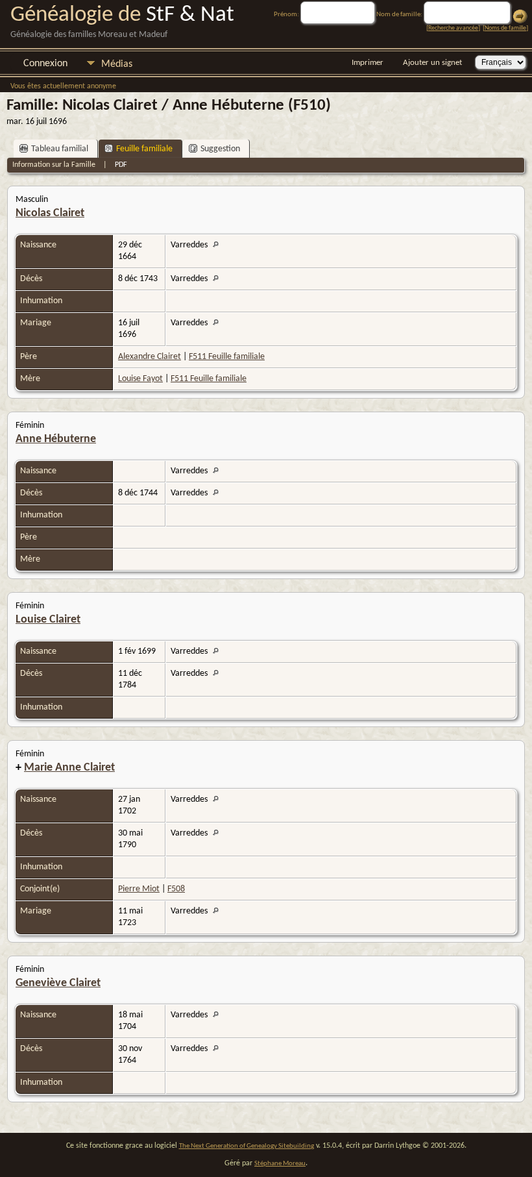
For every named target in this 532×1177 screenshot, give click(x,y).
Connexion (45, 63)
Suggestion (220, 149)
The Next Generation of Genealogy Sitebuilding (246, 1146)
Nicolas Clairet (50, 213)
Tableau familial (59, 149)
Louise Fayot (140, 379)
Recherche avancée (453, 28)
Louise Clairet (48, 619)
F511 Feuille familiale (227, 357)
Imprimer (367, 62)
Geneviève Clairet (58, 983)
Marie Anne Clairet (69, 768)
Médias (116, 64)
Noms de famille (505, 28)
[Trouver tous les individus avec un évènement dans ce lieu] (219, 245)
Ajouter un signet (432, 62)
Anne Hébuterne (56, 439)
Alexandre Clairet (149, 357)
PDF (121, 165)
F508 (176, 889)
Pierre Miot (139, 889)
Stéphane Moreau (280, 1163)
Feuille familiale (144, 149)
